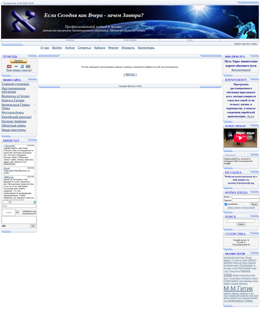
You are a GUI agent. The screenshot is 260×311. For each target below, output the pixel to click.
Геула (232, 278)
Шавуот (227, 260)
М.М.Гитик (238, 288)
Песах (248, 257)
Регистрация (130, 40)
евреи (227, 283)
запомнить (233, 204)
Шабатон (244, 293)
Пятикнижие (246, 265)
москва (253, 298)
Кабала (245, 270)
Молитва (243, 283)
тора (228, 274)
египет (255, 278)
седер (235, 268)
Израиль (246, 278)
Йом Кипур (235, 271)
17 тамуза (236, 260)
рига (241, 281)
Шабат (234, 281)
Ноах (226, 295)
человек (234, 283)
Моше (238, 278)
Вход (189, 40)
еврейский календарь (234, 257)
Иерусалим (244, 268)
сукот (226, 271)
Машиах (235, 293)
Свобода (244, 295)
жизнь (226, 298)
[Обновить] (34, 202)
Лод (225, 301)
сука (251, 293)
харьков (246, 298)
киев (256, 295)
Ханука (252, 262)
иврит (236, 265)
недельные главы (240, 300)
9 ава (253, 268)
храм (244, 260)
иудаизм (228, 265)
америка (248, 281)
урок (251, 295)
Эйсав (235, 275)
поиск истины (240, 262)
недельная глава (247, 275)
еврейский (234, 295)
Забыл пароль (234, 207)
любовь (227, 293)
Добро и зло (235, 298)
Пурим (227, 281)
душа (255, 281)
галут (226, 278)
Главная (70, 40)
